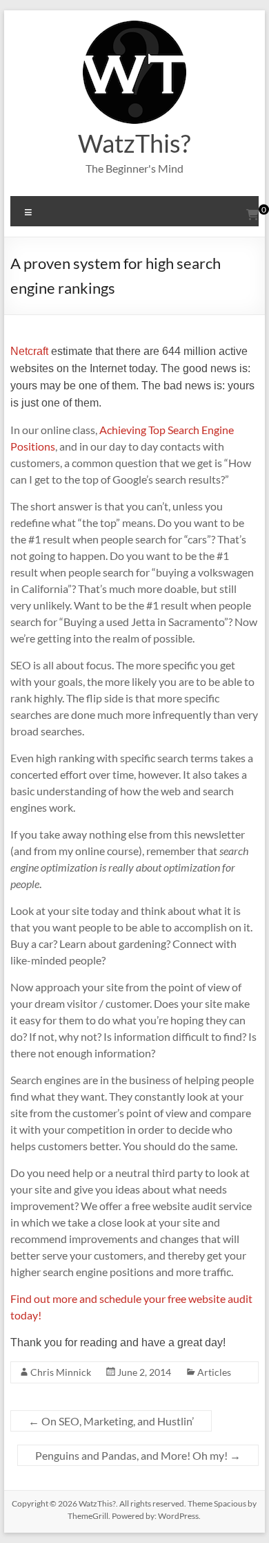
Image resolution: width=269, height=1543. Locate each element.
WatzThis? (134, 143)
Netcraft (29, 351)
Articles (214, 1372)
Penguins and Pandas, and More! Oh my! (138, 1455)
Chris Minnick (60, 1372)
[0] (252, 215)
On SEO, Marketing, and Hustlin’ (111, 1420)
